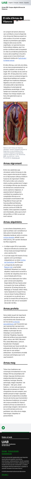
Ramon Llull (8, 267)
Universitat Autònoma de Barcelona (5, 2)
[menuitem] (10, 2)
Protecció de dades (13, 451)
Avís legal (4, 451)
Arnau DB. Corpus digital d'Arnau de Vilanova (13, 8)
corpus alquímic (8, 237)
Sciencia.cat (16, 158)
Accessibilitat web (7, 453)
